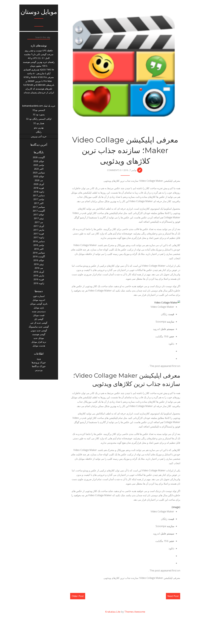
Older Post (78, 596)
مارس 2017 (38, 229)
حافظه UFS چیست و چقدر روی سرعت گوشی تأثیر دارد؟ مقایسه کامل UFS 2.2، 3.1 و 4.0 (38, 54)
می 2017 (39, 222)
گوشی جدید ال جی (38, 322)
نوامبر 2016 (38, 245)
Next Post (173, 596)
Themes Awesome (134, 611)
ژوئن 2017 (39, 218)
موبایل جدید (38, 338)
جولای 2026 (38, 161)
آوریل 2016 (38, 271)
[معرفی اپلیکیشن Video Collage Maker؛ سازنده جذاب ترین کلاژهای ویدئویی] (125, 66)
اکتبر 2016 (38, 248)
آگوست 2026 (39, 157)
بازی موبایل (39, 307)
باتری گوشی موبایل (38, 303)
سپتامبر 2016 (39, 252)
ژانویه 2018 (38, 191)
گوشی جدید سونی (39, 330)
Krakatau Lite (112, 611)
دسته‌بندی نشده (39, 311)
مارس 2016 (38, 275)
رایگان (39, 131)
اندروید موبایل (39, 299)
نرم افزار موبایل (38, 341)
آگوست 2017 (39, 210)
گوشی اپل (38, 319)
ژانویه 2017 (38, 237)
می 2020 (39, 180)
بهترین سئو (39, 127)
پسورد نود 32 (39, 114)
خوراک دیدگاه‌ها (39, 366)
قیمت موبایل (38, 315)
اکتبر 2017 (38, 203)
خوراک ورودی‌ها (39, 362)
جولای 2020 (38, 176)
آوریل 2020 (38, 184)
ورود (39, 358)
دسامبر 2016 (39, 241)
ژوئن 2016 (39, 264)
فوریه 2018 (38, 187)
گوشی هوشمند (38, 334)
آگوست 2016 (39, 256)
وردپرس (38, 370)
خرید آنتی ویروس (39, 136)
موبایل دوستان (39, 11)
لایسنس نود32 (38, 110)
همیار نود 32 (38, 123)
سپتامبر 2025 (39, 172)
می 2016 (39, 267)
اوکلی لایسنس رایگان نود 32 (38, 118)
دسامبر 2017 (39, 195)
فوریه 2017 (38, 233)
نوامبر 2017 (38, 199)
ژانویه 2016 (38, 283)
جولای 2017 (38, 214)
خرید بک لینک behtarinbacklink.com (38, 105)
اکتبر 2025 (38, 168)
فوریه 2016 (38, 279)
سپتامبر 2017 (39, 206)
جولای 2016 (38, 260)
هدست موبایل (39, 345)
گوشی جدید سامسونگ (39, 326)
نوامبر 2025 (38, 165)
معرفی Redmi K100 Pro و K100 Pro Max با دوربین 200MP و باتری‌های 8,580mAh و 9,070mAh (38, 81)
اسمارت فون (39, 296)
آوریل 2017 (38, 226)
